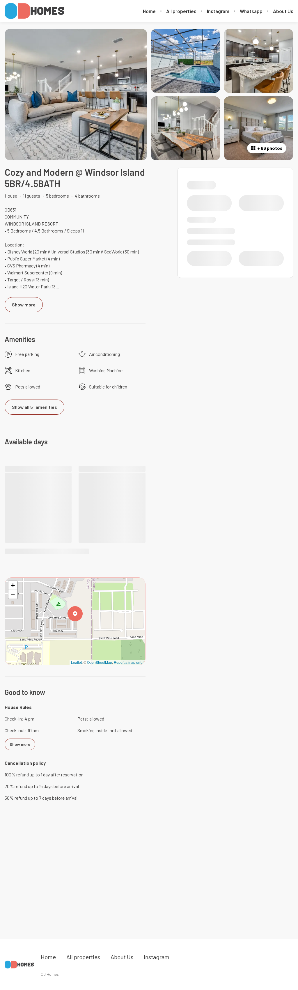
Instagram (218, 11)
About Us (283, 11)
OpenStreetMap (99, 662)
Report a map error (129, 662)
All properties (181, 11)
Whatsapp (251, 11)
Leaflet (76, 662)
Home (149, 11)
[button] (82, 628)
